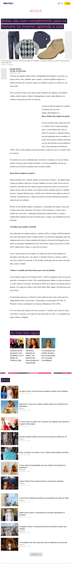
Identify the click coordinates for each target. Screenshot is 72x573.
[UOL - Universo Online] (14, 3)
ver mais (34, 554)
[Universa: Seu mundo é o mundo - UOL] (8, 3)
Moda (36, 11)
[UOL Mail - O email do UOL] (59, 3)
